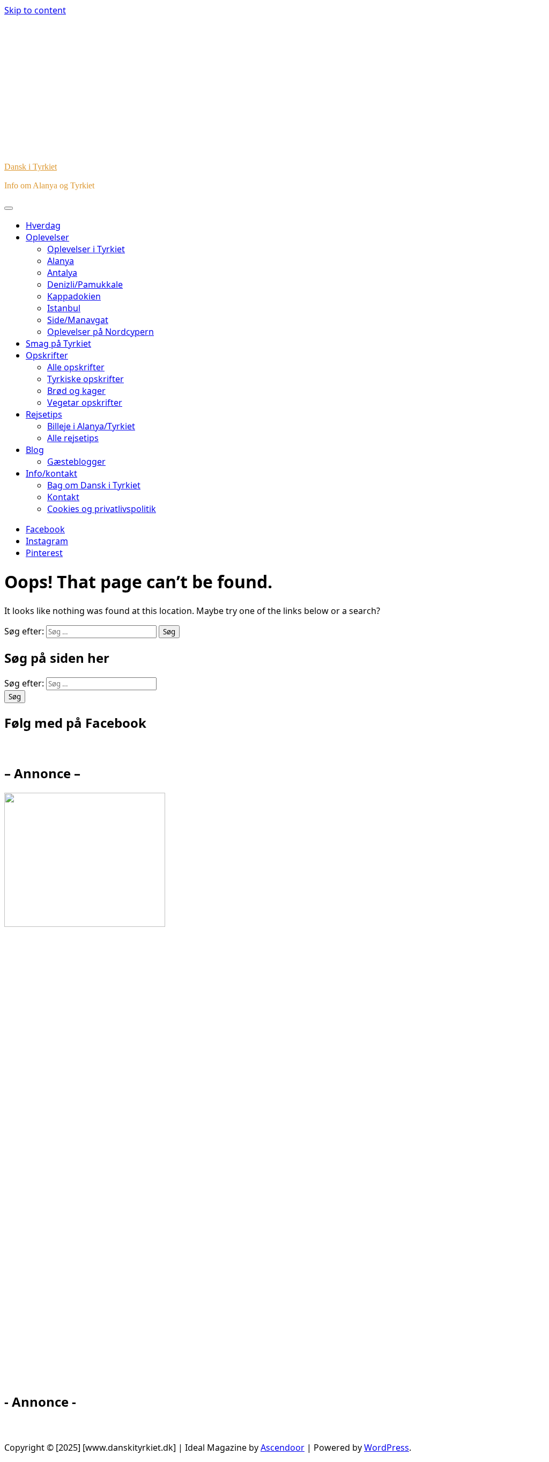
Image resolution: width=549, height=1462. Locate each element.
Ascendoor (283, 1447)
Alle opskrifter (76, 367)
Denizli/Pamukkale (85, 284)
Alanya (60, 261)
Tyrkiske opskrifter (85, 379)
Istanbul (63, 308)
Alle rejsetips (73, 438)
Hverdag (43, 225)
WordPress (386, 1447)
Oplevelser (47, 237)
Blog (35, 450)
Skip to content (35, 10)
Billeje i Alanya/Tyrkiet (91, 426)
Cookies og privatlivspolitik (101, 509)
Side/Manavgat (77, 320)
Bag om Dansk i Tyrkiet (93, 485)
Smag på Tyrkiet (58, 343)
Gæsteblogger (76, 461)
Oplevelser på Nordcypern (100, 332)
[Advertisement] (100, 1164)
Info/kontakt (51, 473)
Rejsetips (44, 414)
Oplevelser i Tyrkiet (86, 249)
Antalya (62, 273)
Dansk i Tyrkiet (30, 166)
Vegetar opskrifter (84, 402)
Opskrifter (47, 355)
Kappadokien (74, 296)
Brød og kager (76, 391)
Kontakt (63, 497)
